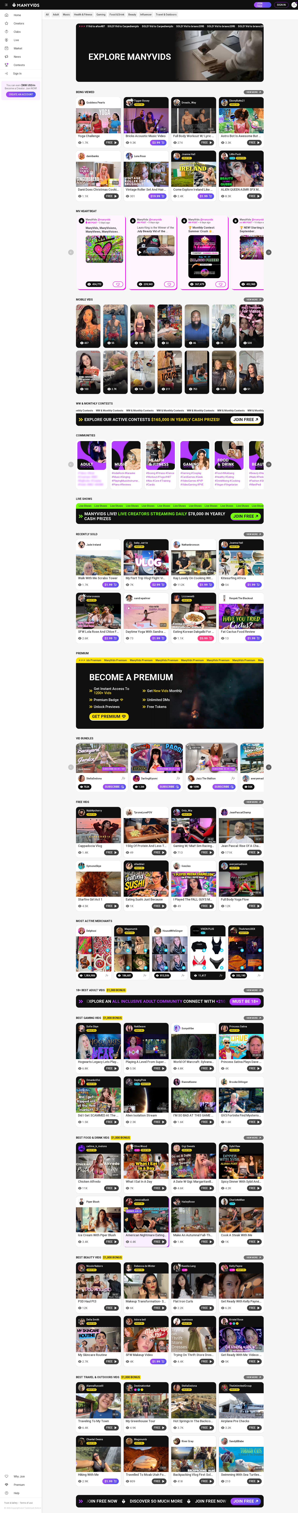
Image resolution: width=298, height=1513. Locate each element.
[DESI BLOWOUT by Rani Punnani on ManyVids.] (88, 326)
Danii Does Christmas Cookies (99, 190)
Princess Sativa (238, 1026)
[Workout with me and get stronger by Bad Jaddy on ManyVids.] (197, 372)
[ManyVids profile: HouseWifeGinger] (157, 930)
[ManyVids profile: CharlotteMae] (224, 1201)
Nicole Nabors (94, 1266)
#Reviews (125, 484)
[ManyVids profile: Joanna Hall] (176, 156)
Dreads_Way (189, 102)
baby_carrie (141, 542)
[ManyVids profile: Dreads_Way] (176, 102)
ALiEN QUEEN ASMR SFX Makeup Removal (250, 190)
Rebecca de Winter (144, 1266)
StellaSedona (94, 778)
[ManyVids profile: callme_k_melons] (81, 1148)
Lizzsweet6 (188, 596)
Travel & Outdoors (166, 14)
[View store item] (90, 950)
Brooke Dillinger (238, 1082)
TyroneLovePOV (143, 812)
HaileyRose (188, 1202)
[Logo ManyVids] (26, 5)
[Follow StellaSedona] (123, 778)
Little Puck (235, 154)
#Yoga (161, 477)
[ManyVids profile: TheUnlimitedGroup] (224, 1387)
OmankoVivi (93, 1080)
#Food (218, 473)
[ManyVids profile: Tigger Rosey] (129, 102)
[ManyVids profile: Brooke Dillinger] (224, 1082)
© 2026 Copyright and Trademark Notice (22, 1508)
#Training (165, 480)
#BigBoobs (84, 480)
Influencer (146, 14)
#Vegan (219, 484)
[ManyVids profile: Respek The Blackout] (224, 598)
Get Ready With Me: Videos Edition (245, 1355)
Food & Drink (117, 14)
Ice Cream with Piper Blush (97, 1235)
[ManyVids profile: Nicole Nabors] (81, 1267)
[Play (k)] (89, 259)
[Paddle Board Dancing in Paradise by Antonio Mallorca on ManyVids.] (115, 326)
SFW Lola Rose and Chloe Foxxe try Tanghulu (110, 632)
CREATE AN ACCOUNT (21, 94)
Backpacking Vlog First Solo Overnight (200, 1475)
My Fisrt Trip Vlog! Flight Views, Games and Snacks (161, 578)
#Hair (262, 473)
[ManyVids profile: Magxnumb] (119, 930)
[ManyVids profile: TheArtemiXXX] (233, 930)
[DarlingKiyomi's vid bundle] (157, 758)
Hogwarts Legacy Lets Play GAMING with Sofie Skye (114, 1062)
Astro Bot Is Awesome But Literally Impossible (253, 136)
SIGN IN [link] (281, 4)
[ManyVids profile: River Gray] (176, 1441)
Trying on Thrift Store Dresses (194, 1355)
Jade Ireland (93, 544)
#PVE (200, 484)
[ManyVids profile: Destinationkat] (129, 1387)
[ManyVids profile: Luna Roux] (129, 156)
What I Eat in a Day (139, 1182)
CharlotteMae (237, 1200)
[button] (294, 5)
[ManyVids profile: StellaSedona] (81, 778)
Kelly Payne (235, 1266)
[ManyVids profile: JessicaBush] (129, 1201)
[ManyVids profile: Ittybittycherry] (81, 812)
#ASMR (99, 484)
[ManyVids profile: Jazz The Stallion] (191, 778)
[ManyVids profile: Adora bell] (129, 1321)
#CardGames (187, 477)
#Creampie (84, 477)
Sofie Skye (92, 1026)
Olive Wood (140, 1146)
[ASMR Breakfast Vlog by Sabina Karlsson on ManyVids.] (142, 372)
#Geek (199, 477)
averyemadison (260, 778)
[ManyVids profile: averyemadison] (245, 778)
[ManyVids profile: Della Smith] (81, 1321)
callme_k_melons (96, 1146)
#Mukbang (228, 473)
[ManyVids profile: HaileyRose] (176, 1201)
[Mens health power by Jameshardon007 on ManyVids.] (197, 326)
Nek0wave (140, 1026)
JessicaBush (141, 1200)
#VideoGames (188, 480)
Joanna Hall (188, 154)
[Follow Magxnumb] (144, 975)
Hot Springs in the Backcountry (195, 1421)
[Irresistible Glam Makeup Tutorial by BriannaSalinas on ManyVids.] (251, 372)
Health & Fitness (83, 14)
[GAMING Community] (194, 455)
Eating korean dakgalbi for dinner (197, 632)
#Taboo (82, 473)
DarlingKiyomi (149, 778)
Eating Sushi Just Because (144, 899)
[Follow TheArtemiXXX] (259, 975)
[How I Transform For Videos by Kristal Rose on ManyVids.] (251, 326)
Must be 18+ (245, 1001)
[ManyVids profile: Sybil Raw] (224, 1148)
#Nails (252, 477)
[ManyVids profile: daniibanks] (81, 156)
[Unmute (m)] (114, 259)
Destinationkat (142, 1385)
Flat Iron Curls (183, 1301)
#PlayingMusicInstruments (126, 480)
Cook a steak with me (236, 1235)
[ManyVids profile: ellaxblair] (129, 866)
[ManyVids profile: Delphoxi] (81, 930)
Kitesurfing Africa (233, 578)
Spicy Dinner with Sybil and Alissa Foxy (248, 1182)
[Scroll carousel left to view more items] (71, 252)
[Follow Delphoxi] (106, 975)
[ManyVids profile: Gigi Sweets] (176, 1148)
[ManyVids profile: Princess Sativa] (224, 1028)
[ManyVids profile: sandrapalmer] (129, 598)
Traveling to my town (93, 1421)
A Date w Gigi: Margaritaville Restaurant (201, 1182)
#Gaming (185, 473)
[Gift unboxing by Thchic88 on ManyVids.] (169, 326)
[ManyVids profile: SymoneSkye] (81, 866)
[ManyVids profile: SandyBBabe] (224, 1441)
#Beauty (254, 473)
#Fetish (82, 484)
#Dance (169, 473)
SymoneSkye (93, 866)
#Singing (125, 477)
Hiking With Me (88, 1475)
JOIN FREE (243, 419)
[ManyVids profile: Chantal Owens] (81, 1441)
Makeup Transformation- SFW (147, 1301)
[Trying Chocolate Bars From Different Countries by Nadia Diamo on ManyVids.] (88, 372)
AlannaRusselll (94, 1385)
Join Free (243, 1501)
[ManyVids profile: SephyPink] (129, 1082)
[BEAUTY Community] (263, 455)
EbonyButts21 (237, 100)
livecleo (186, 866)
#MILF (90, 484)
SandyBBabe (236, 1441)
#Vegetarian (231, 484)
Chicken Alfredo (89, 1182)
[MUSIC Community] (126, 455)
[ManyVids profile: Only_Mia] (176, 812)
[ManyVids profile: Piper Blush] (81, 1201)
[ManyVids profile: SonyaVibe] (176, 1028)
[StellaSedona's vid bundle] (102, 758)
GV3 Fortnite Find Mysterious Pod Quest (249, 1115)
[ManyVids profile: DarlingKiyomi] (136, 778)
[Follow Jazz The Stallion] (233, 778)
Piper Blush (92, 1202)
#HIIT (168, 477)
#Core (155, 480)
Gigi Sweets (188, 1146)
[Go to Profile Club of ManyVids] (81, 221)
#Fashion (254, 480)
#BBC (94, 477)
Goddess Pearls (95, 102)
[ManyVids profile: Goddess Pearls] (81, 102)
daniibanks (92, 156)
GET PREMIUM (106, 716)
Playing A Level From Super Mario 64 (151, 1062)
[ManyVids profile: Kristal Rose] (224, 1321)
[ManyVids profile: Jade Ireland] (81, 544)
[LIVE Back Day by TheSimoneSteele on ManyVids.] (115, 372)
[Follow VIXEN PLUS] (221, 975)
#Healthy (220, 477)
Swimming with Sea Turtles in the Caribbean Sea (255, 1475)
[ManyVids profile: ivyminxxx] (176, 1321)
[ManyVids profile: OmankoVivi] (81, 1082)
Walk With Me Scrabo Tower (98, 578)
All (47, 14)
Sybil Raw (234, 1146)
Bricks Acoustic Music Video (146, 136)
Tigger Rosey (141, 100)
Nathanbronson (190, 544)
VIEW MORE (252, 92)
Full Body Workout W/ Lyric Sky (195, 136)
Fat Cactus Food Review (238, 632)
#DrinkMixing (222, 480)
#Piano (116, 484)
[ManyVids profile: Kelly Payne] (224, 1267)
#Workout (151, 477)
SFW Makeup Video (139, 1355)
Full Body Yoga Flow (235, 899)
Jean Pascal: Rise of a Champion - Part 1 (249, 846)
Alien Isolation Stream (141, 1115)
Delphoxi (91, 930)
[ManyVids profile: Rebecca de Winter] (129, 1267)
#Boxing (150, 473)
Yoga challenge (89, 136)
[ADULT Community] (91, 455)
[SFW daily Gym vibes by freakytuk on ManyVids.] (224, 326)
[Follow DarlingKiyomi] (178, 778)
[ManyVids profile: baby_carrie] (129, 544)
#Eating (229, 477)
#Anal (90, 473)
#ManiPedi (255, 484)
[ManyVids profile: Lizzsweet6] (176, 598)
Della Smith (92, 1319)
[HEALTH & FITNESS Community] (160, 455)
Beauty (132, 14)
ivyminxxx (187, 1319)
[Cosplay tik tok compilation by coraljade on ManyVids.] (224, 372)
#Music (116, 477)
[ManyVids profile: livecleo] (176, 866)
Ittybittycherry (94, 810)
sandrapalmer (142, 598)
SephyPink (140, 1080)
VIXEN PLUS (207, 929)
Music (66, 14)
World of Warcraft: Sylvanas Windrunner (201, 1062)
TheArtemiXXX (247, 929)
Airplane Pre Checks (235, 1421)
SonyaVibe (188, 1028)
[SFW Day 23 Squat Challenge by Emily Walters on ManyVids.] (142, 326)
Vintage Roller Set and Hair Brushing (151, 190)
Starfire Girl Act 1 (90, 899)
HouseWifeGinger (173, 930)
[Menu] (6, 4)
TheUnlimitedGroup (240, 1385)
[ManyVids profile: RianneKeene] (176, 1082)
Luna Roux (140, 156)
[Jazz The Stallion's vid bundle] (212, 758)
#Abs (149, 480)
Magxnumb (131, 929)
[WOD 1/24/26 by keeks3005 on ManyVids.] (169, 372)
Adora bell (140, 1319)
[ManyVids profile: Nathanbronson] (176, 544)
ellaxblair (139, 864)
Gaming (100, 14)
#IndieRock (118, 473)
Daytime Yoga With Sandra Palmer (149, 632)
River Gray (187, 1441)
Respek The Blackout (241, 598)
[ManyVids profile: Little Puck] (224, 156)
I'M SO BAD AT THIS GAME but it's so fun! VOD (206, 1115)
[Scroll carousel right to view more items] (268, 252)
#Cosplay (96, 480)
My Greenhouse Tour (140, 1421)
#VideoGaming (188, 484)
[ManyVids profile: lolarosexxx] (81, 598)
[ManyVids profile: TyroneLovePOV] (129, 812)
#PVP (200, 480)
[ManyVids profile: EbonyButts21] (224, 102)
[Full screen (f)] (120, 259)
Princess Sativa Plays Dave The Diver (247, 1062)
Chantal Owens (94, 1439)
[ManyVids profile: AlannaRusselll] (81, 1387)
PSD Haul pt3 (87, 1301)
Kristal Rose (236, 1319)
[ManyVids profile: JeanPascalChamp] (224, 812)
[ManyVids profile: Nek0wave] (129, 1028)
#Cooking (234, 480)
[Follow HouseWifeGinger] (183, 975)
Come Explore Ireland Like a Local (197, 190)
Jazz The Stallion (206, 778)
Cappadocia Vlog (90, 846)
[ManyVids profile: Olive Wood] (129, 1148)
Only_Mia (187, 810)
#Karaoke (129, 473)
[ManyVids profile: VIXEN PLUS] (195, 930)
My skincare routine (92, 1355)
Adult (56, 14)
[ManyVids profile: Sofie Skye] (81, 1028)
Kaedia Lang (189, 1266)
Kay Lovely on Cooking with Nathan (198, 578)
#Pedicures (262, 477)
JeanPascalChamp (240, 812)
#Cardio (150, 484)
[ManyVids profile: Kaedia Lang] (176, 1267)
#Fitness (160, 473)
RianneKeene (189, 1082)
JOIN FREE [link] (259, 5)
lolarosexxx (93, 596)
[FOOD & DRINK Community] (229, 455)
